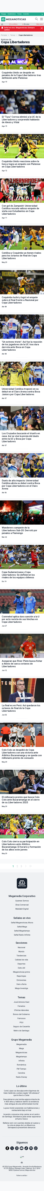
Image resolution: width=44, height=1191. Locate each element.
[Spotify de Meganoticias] (31, 1149)
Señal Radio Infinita (22, 935)
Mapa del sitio (30, 1170)
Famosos (21, 1018)
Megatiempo (21, 1056)
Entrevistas (21, 980)
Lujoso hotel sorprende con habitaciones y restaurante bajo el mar (21, 1109)
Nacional (21, 947)
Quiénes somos (18, 1170)
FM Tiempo (21, 1069)
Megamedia (21, 1044)
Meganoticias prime (21, 972)
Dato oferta (21, 984)
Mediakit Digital (22, 909)
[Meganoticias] (22, 883)
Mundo (21, 951)
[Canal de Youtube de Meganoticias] (21, 1149)
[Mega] (22, 1161)
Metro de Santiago (21, 1030)
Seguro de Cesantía (21, 1026)
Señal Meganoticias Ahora (22, 922)
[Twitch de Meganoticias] (36, 1149)
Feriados (21, 1006)
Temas (12, 35)
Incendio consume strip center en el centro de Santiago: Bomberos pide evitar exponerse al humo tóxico (21, 1116)
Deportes (21, 964)
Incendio (26, 14)
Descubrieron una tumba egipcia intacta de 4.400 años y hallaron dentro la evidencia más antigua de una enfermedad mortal (21, 1101)
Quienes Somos (22, 901)
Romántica (21, 1065)
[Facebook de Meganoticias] (7, 1149)
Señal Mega (22, 927)
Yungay (3, 14)
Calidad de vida (21, 960)
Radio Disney (21, 1077)
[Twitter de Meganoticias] (12, 1149)
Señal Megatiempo (22, 931)
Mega (21, 1048)
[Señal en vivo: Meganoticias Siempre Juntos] (22, 31)
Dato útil (21, 968)
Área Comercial (22, 905)
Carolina (21, 1073)
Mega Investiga (21, 988)
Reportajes (21, 976)
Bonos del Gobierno (21, 1014)
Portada (4, 35)
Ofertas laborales (21, 1010)
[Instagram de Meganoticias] (17, 1149)
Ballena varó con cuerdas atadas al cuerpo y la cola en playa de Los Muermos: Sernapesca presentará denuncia (21, 1125)
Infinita (21, 1061)
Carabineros (12, 14)
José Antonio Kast (21, 1002)
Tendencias (21, 955)
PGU (21, 1022)
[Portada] (2, 25)
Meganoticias (21, 1052)
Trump (19, 14)
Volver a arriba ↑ (22, 1175)
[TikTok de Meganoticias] (26, 1149)
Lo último (14, 24)
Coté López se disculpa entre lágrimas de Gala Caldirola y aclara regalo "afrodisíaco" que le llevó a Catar (21, 1093)
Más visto (39, 24)
